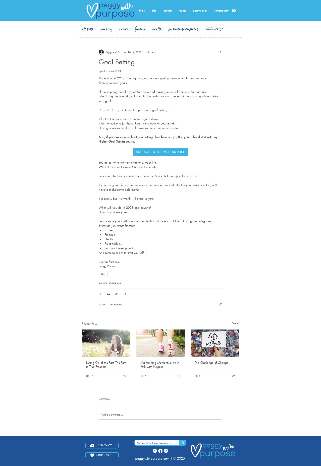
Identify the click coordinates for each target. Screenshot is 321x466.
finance (140, 29)
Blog (103, 274)
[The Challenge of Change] (215, 343)
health (157, 29)
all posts (87, 29)
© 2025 (179, 458)
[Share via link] (116, 294)
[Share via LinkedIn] (108, 294)
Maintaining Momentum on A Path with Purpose (159, 365)
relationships (214, 29)
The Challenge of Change (211, 363)
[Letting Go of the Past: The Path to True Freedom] (106, 343)
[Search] (234, 10)
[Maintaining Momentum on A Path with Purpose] (160, 343)
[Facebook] (160, 451)
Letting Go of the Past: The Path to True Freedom (106, 365)
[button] (104, 455)
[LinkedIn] (166, 451)
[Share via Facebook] (100, 294)
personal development (183, 29)
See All (235, 323)
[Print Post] (124, 294)
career (124, 29)
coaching (106, 29)
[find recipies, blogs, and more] (182, 442)
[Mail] (92, 445)
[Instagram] (155, 451)
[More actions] (220, 52)
